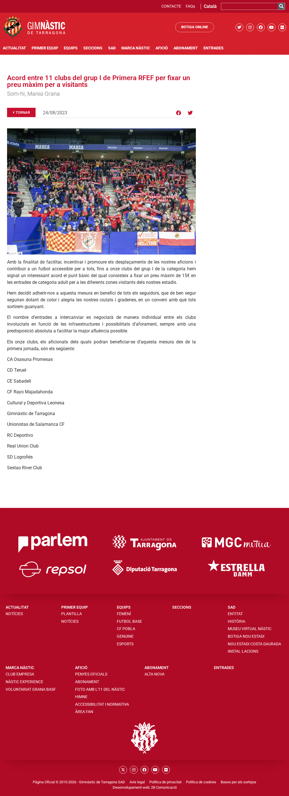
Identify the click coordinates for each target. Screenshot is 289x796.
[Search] (281, 6)
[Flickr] (282, 27)
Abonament (186, 48)
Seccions (92, 48)
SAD (112, 48)
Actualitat (14, 48)
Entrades (213, 48)
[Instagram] (250, 27)
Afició (162, 48)
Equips (71, 48)
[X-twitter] (123, 770)
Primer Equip (45, 48)
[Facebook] (261, 27)
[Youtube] (271, 27)
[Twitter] (239, 27)
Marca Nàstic (135, 48)
